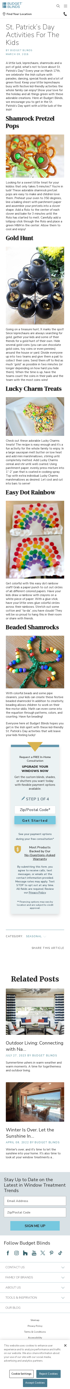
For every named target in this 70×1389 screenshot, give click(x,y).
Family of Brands (19, 1277)
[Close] (65, 1345)
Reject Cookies (48, 1374)
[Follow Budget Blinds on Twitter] (43, 1253)
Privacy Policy (37, 892)
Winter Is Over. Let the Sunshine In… (30, 1133)
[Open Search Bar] (58, 6)
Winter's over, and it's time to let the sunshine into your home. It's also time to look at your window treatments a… (33, 1153)
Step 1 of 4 (37, 799)
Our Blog (12, 1308)
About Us (13, 1287)
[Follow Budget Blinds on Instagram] (16, 1253)
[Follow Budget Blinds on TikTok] (60, 1253)
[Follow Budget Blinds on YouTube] (34, 1253)
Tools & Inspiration (21, 1297)
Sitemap (35, 1320)
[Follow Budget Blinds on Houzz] (25, 1253)
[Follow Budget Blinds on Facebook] (8, 1253)
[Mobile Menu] (66, 6)
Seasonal (34, 936)
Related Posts (35, 979)
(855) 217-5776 (65, 14)
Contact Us (15, 1267)
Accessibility (35, 1337)
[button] (17, 14)
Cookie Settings (21, 1374)
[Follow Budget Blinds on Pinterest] (51, 1253)
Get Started (35, 820)
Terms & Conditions (35, 1331)
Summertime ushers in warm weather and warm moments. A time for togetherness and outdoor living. (34, 1066)
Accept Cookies (35, 1383)
